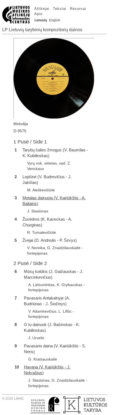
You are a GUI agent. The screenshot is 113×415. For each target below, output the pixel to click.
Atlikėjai (41, 9)
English (54, 20)
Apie (38, 14)
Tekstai (59, 9)
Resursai (78, 9)
